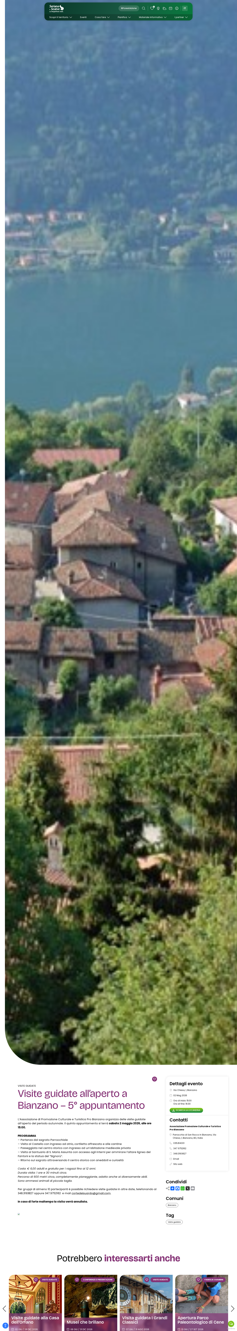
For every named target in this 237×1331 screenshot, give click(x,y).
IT (185, 8)
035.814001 (178, 1143)
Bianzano (172, 1205)
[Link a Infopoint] (176, 8)
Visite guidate (27, 1086)
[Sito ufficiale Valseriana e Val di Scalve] (56, 8)
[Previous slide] (4, 1309)
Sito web (177, 1164)
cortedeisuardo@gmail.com (91, 1193)
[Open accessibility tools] (5, 1326)
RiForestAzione (129, 8)
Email (176, 1158)
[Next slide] (233, 1309)
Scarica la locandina (188, 1110)
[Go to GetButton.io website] (231, 1328)
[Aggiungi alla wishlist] (154, 1079)
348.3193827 (179, 1153)
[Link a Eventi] (170, 8)
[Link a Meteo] (164, 8)
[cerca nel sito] (143, 8)
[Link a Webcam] (158, 8)
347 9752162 (179, 1148)
